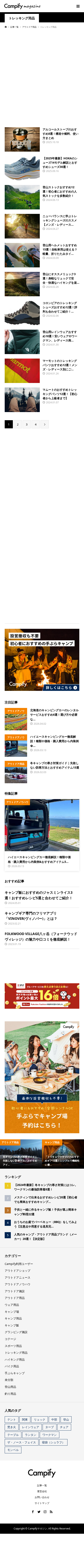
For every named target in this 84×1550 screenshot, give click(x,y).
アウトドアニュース (17, 1277)
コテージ (10, 1339)
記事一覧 (42, 1485)
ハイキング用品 (15, 1359)
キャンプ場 (12, 1312)
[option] (21, 1154)
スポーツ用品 (13, 1346)
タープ (49, 1427)
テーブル (13, 1435)
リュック (39, 1419)
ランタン (30, 1435)
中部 (54, 1419)
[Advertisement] (42, 77)
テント (11, 1419)
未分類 (9, 1380)
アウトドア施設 (15, 1291)
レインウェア (30, 1427)
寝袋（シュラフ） (53, 1442)
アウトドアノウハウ (17, 1284)
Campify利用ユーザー (19, 1264)
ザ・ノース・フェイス (21, 1442)
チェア (64, 1427)
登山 (66, 1419)
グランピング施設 (16, 1332)
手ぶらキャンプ (15, 1373)
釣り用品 (10, 1394)
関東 (25, 1419)
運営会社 (42, 1491)
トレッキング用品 (22, 18)
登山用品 (10, 1387)
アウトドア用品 (15, 1298)
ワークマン (49, 1435)
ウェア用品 (12, 1305)
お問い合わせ (42, 1497)
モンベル (13, 1450)
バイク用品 (12, 1366)
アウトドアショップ (17, 1270)
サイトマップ (42, 1503)
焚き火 (11, 1427)
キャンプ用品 (13, 1318)
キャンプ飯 (12, 1325)
